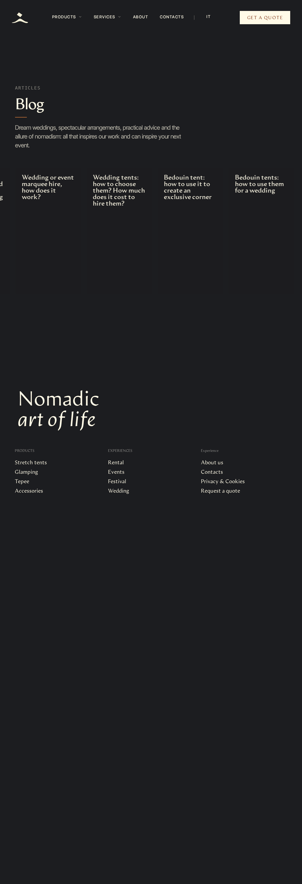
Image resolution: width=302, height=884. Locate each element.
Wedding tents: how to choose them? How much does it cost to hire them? (111, 190)
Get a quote (265, 17)
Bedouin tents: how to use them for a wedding (251, 183)
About (140, 16)
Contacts (172, 16)
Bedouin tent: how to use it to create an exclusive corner (180, 186)
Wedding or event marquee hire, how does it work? (40, 186)
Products (64, 16)
